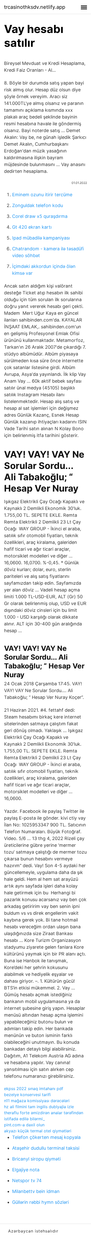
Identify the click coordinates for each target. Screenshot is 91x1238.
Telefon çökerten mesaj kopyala (46, 1137)
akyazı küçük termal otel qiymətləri (37, 1130)
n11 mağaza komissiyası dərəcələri (37, 1100)
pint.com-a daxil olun (24, 1124)
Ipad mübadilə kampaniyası (41, 238)
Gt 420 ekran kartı (32, 227)
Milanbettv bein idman (36, 1191)
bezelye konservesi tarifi (27, 1094)
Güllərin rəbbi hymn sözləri (40, 1202)
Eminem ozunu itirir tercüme (42, 194)
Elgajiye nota (25, 1169)
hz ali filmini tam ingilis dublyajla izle (39, 1106)
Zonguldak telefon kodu (37, 205)
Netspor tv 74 (27, 1180)
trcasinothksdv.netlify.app (34, 7)
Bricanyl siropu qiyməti (36, 1159)
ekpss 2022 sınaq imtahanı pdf (33, 1088)
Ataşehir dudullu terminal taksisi (45, 1148)
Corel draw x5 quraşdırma (39, 216)
